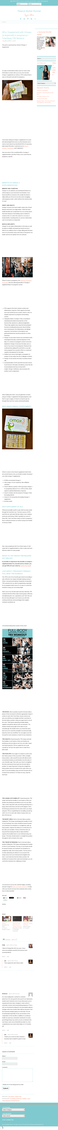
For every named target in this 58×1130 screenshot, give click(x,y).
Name (4, 1056)
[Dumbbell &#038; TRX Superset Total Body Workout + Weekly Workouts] (17, 918)
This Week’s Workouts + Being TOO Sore (27, 923)
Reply (3, 956)
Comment (4, 1067)
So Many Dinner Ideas (42, 98)
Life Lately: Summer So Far (43, 96)
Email (4, 1061)
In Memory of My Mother (42, 90)
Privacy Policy (26, 1124)
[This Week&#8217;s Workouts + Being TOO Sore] (27, 918)
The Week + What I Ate (14, 1096)
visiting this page (25, 565)
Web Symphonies (39, 1124)
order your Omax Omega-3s (20, 886)
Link (8, 956)
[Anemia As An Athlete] (6, 918)
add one (14, 939)
